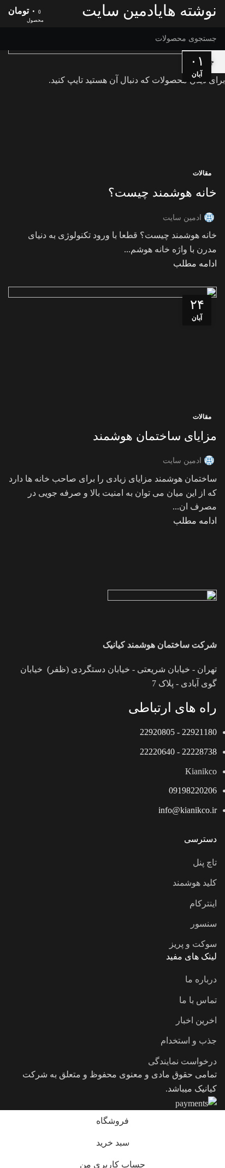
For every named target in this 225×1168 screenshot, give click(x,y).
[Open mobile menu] (212, 11)
